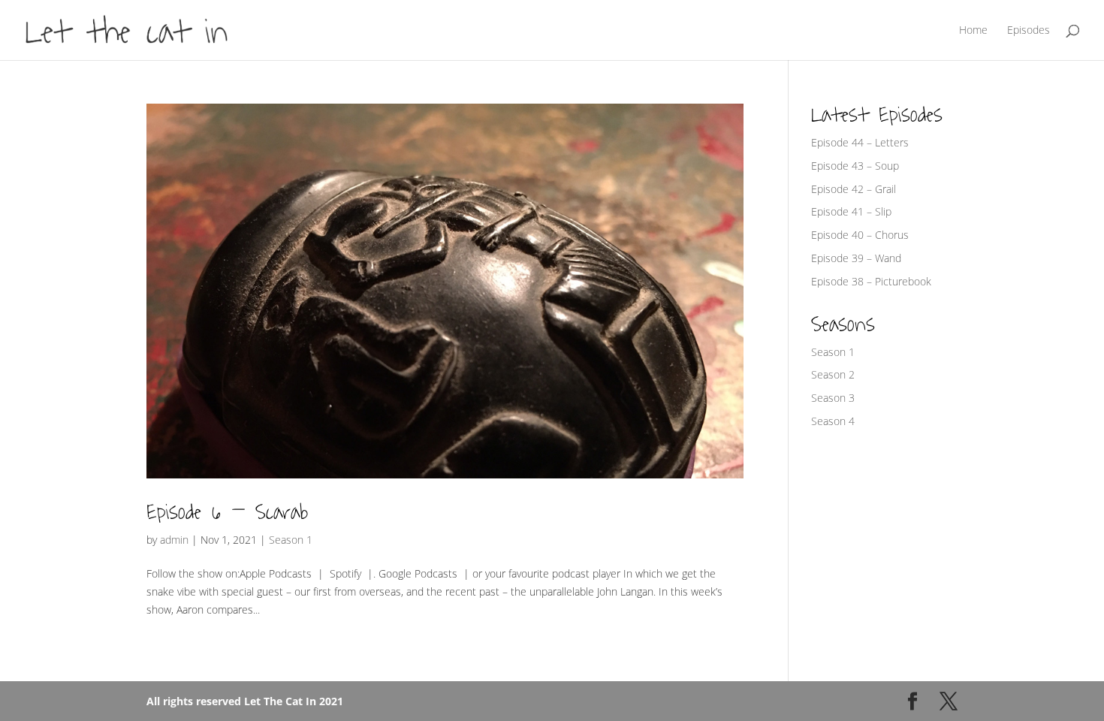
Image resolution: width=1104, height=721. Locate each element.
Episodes (1028, 31)
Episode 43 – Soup (855, 165)
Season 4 (833, 421)
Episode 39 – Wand (856, 258)
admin (174, 539)
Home (973, 31)
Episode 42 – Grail (853, 189)
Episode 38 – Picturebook (871, 281)
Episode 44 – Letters (860, 142)
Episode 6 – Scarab (227, 512)
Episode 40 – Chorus (860, 235)
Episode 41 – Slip (851, 211)
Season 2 (833, 374)
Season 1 (290, 539)
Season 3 (833, 398)
